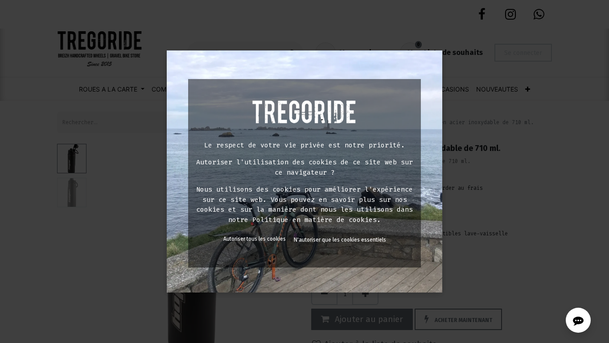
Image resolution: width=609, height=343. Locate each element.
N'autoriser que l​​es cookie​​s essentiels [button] (340, 240)
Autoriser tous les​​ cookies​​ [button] (254, 239)
